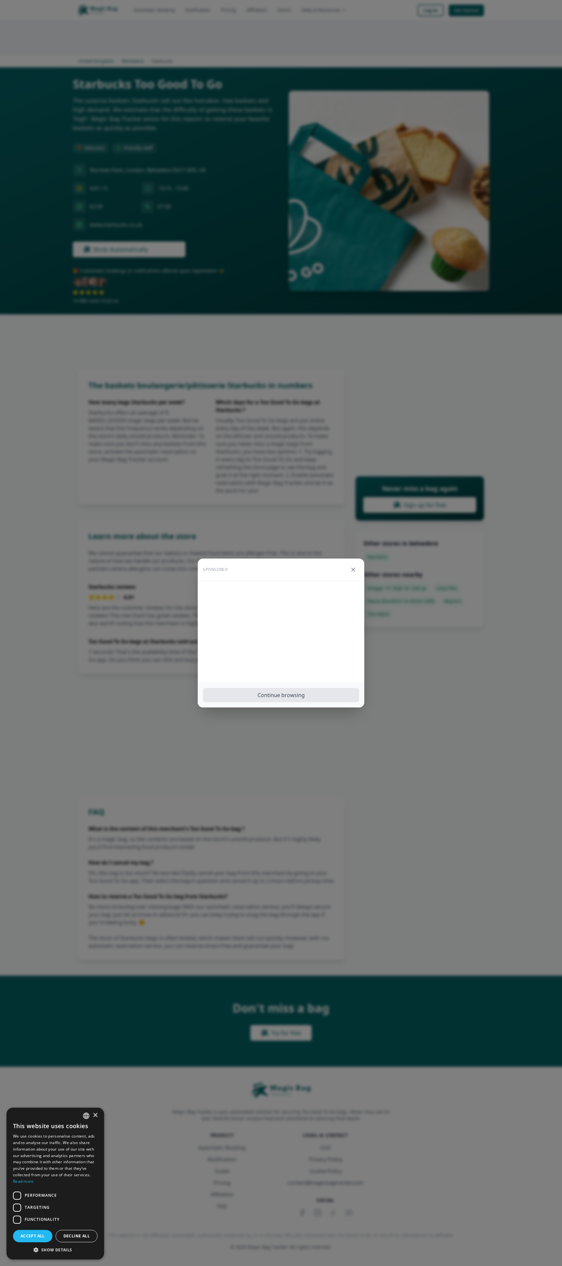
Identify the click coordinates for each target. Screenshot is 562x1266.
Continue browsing (281, 695)
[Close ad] (353, 569)
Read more (23, 1181)
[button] (55, 1249)
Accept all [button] (32, 1236)
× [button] (95, 1115)
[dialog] (55, 1183)
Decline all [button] (76, 1236)
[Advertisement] (281, 631)
